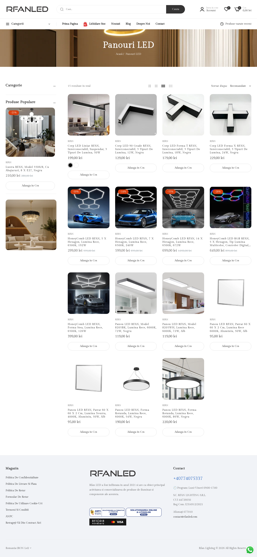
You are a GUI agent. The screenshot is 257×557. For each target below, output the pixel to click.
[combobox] (120, 9)
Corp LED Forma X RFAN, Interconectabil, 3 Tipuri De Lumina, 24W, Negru (229, 149)
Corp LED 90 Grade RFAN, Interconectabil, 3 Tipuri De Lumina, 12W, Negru (134, 149)
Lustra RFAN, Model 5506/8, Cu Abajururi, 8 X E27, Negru (27, 169)
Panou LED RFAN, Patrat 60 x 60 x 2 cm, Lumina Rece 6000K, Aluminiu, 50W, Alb (230, 327)
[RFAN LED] (27, 9)
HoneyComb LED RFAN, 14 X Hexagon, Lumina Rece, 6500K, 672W (182, 242)
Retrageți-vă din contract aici (23, 522)
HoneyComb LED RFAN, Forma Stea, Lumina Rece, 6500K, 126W (85, 327)
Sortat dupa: (219, 85)
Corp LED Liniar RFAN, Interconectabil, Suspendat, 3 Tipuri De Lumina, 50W (87, 149)
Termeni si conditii (17, 509)
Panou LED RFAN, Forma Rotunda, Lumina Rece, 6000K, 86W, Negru (179, 413)
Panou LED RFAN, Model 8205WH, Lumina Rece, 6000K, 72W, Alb (179, 327)
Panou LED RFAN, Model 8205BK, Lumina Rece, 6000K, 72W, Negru (136, 327)
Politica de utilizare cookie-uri (24, 503)
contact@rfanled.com (185, 516)
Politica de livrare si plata (21, 483)
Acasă (119, 54)
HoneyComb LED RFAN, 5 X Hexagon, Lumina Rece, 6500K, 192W (87, 242)
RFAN (8, 162)
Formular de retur (17, 496)
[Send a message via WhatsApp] (250, 550)
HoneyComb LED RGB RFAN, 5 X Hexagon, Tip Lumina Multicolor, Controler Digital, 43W (229, 242)
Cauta (175, 9)
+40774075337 (188, 478)
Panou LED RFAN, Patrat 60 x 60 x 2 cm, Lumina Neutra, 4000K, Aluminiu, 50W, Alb (88, 413)
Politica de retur (15, 490)
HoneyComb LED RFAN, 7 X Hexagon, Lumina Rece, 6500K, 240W (134, 242)
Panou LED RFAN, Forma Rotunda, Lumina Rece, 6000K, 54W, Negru (132, 413)
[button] (50, 114)
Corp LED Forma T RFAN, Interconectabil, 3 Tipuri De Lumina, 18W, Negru (181, 149)
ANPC (9, 516)
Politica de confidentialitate (22, 477)
